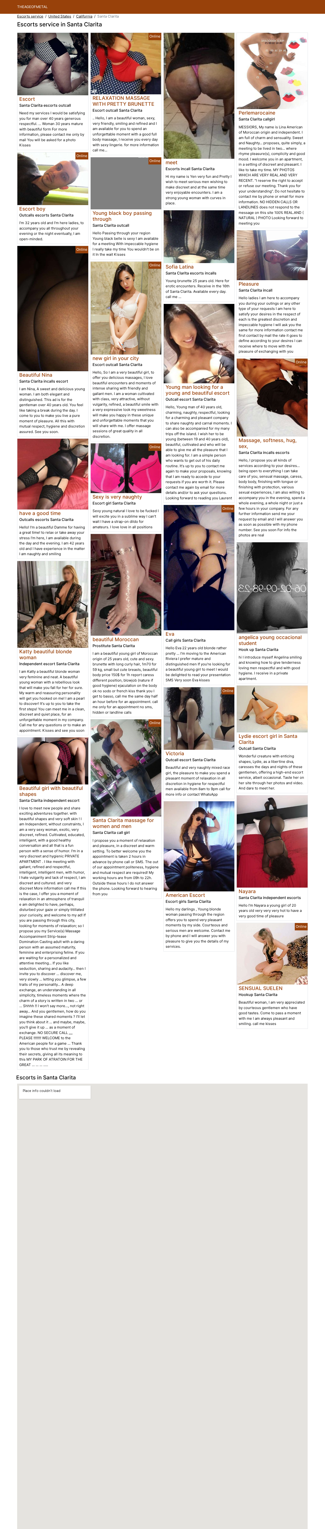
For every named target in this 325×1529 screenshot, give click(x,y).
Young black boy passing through (122, 216)
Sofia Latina (180, 267)
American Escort (185, 895)
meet (171, 162)
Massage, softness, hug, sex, (268, 443)
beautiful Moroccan (116, 639)
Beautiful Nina (35, 375)
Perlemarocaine (257, 113)
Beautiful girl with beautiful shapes (51, 791)
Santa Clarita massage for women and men (123, 823)
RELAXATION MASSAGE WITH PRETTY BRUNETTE (123, 101)
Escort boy (32, 209)
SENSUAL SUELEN (261, 988)
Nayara (247, 891)
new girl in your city (116, 358)
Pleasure (249, 284)
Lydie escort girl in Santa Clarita (268, 739)
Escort (27, 99)
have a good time (40, 513)
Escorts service (30, 16)
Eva (170, 634)
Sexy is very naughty (117, 497)
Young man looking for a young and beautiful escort (198, 390)
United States (59, 16)
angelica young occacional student (270, 640)
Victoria (175, 753)
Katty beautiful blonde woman (45, 654)
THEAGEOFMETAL (32, 7)
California (84, 16)
